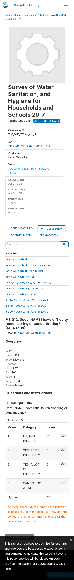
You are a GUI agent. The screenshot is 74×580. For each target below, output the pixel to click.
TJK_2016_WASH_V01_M (53, 15)
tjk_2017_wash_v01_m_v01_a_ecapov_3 (27, 305)
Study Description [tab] (22, 228)
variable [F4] (14, 18)
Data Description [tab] (51, 228)
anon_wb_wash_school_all (21, 294)
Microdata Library (27, 5)
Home (8, 15)
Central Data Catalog (25, 15)
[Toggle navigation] (66, 5)
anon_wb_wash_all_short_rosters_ (25, 270)
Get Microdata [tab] (48, 235)
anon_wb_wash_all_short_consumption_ (28, 265)
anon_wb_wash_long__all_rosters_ (25, 288)
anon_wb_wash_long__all (20, 276)
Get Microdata (48, 120)
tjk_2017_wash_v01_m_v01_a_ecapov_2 (27, 300)
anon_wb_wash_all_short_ (20, 259)
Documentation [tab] (21, 235)
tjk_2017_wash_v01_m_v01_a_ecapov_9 (27, 311)
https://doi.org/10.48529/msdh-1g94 (29, 145)
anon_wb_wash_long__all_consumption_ (28, 282)
